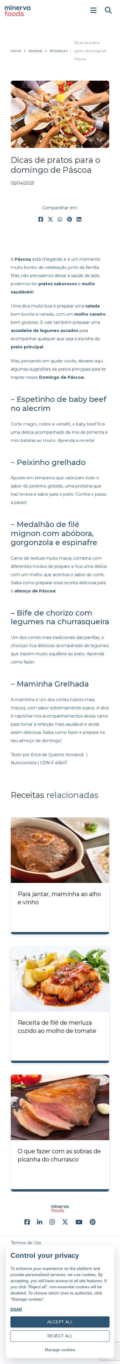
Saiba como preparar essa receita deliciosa (53, 582)
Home (16, 51)
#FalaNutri (59, 51)
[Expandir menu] (93, 10)
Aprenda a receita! (76, 440)
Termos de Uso (26, 1242)
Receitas (35, 51)
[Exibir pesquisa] (108, 10)
